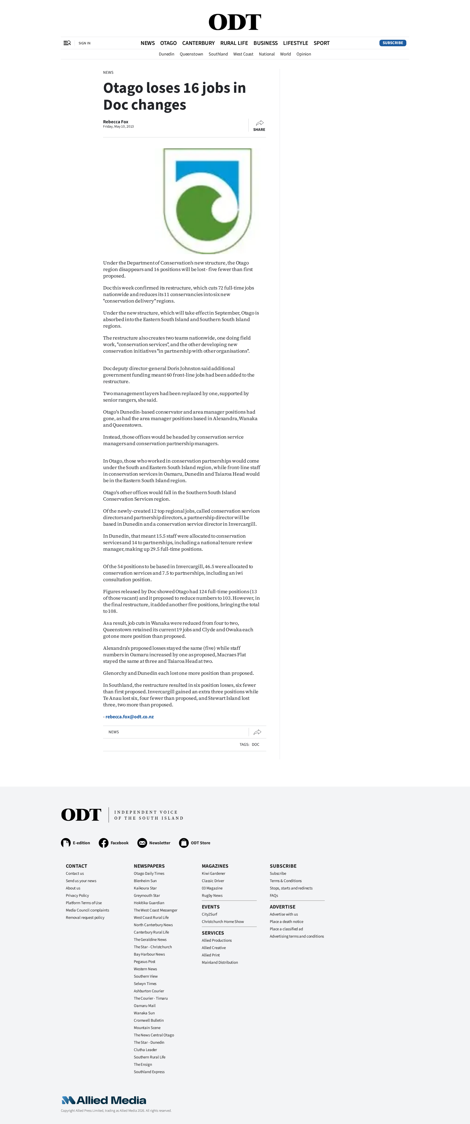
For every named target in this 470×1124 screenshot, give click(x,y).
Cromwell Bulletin (148, 1020)
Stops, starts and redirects (291, 888)
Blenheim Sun (145, 881)
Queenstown (191, 54)
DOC (255, 744)
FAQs (274, 895)
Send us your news (81, 881)
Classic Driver (213, 881)
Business (265, 43)
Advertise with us (284, 914)
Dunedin (166, 54)
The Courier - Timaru (151, 998)
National (267, 54)
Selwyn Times (145, 984)
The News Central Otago (154, 1035)
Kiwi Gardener (213, 873)
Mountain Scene (147, 1028)
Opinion (303, 54)
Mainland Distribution (220, 962)
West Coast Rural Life (151, 917)
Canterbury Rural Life (151, 932)
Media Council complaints (87, 910)
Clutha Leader (145, 1050)
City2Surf (209, 914)
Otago (168, 43)
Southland (218, 54)
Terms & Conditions (286, 881)
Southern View (146, 976)
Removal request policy (85, 917)
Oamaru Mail (144, 1006)
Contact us (75, 873)
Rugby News (212, 895)
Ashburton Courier (149, 991)
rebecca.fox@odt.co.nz (130, 716)
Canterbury (198, 43)
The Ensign (143, 1064)
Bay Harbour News (149, 954)
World (285, 54)
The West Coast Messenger (155, 910)
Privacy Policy (77, 895)
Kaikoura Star (145, 888)
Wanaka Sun (144, 1013)
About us (73, 888)
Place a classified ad (286, 929)
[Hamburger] (67, 43)
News (148, 43)
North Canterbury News (153, 925)
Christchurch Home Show (223, 922)
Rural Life (234, 43)
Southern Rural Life (149, 1057)
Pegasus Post (144, 962)
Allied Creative (214, 948)
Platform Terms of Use (84, 903)
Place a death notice (286, 922)
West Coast (243, 54)
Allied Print (211, 955)
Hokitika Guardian (149, 903)
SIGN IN (85, 43)
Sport (322, 43)
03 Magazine (212, 888)
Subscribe (393, 43)
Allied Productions (217, 940)
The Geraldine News (150, 940)
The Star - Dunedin (149, 1042)
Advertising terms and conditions (297, 936)
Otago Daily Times (149, 873)
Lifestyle (295, 43)
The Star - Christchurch (153, 947)
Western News (145, 969)
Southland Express (149, 1072)
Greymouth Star (147, 895)
